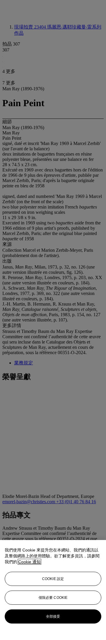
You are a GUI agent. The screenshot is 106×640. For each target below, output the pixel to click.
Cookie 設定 (53, 579)
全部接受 (53, 616)
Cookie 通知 (29, 561)
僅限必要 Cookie (53, 598)
